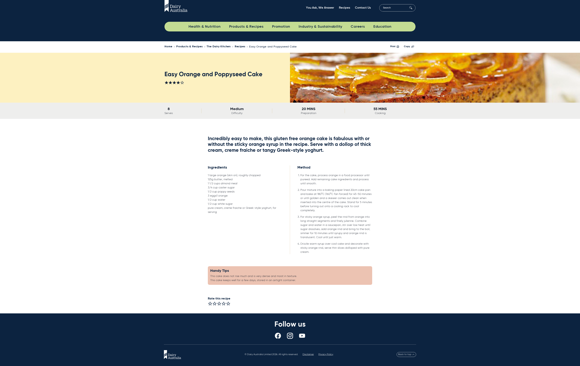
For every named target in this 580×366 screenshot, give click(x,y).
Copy (407, 46)
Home (168, 46)
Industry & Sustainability (320, 26)
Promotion (281, 26)
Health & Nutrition (204, 26)
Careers (358, 26)
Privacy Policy (325, 354)
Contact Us (363, 7)
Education (382, 26)
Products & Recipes (246, 26)
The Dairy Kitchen (219, 46)
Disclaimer (308, 354)
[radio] (210, 303)
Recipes (344, 7)
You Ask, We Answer (320, 7)
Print (392, 46)
